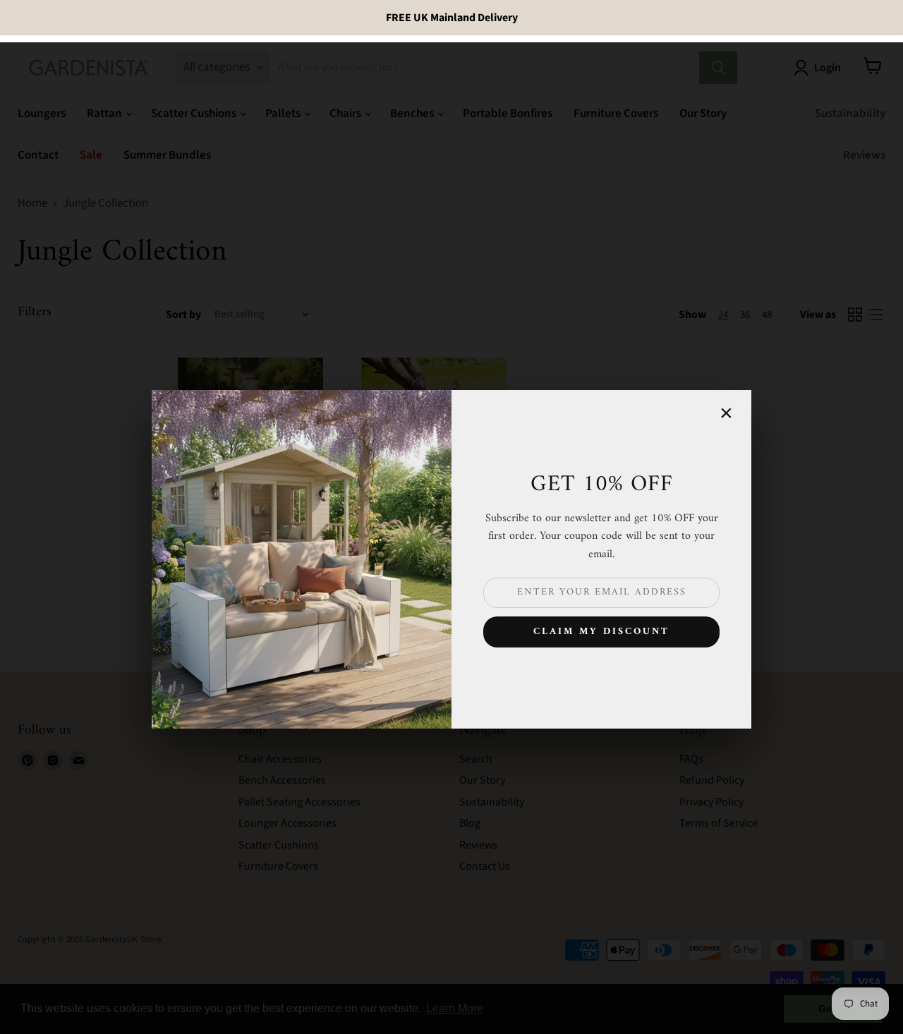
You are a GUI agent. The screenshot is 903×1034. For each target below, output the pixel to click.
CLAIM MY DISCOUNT (601, 631)
